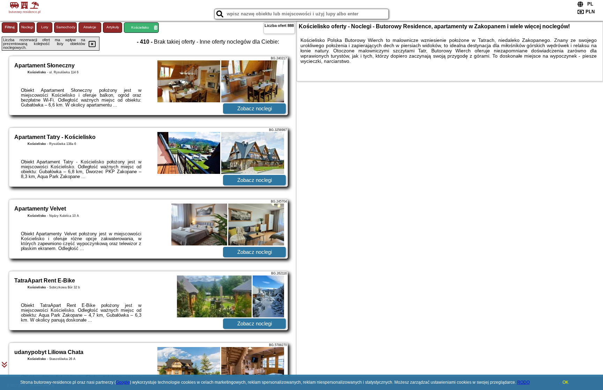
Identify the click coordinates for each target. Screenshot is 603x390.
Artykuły (112, 27)
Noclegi (27, 27)
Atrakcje (89, 27)
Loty (44, 27)
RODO (523, 382)
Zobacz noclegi (254, 108)
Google (123, 382)
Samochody (65, 27)
